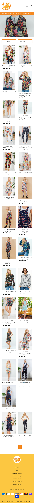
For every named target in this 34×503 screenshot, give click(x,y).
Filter (8, 41)
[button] (6, 68)
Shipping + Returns (17, 473)
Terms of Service (17, 478)
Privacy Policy (17, 476)
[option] (17, 13)
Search (17, 467)
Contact (17, 470)
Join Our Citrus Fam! (17, 489)
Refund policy (17, 484)
